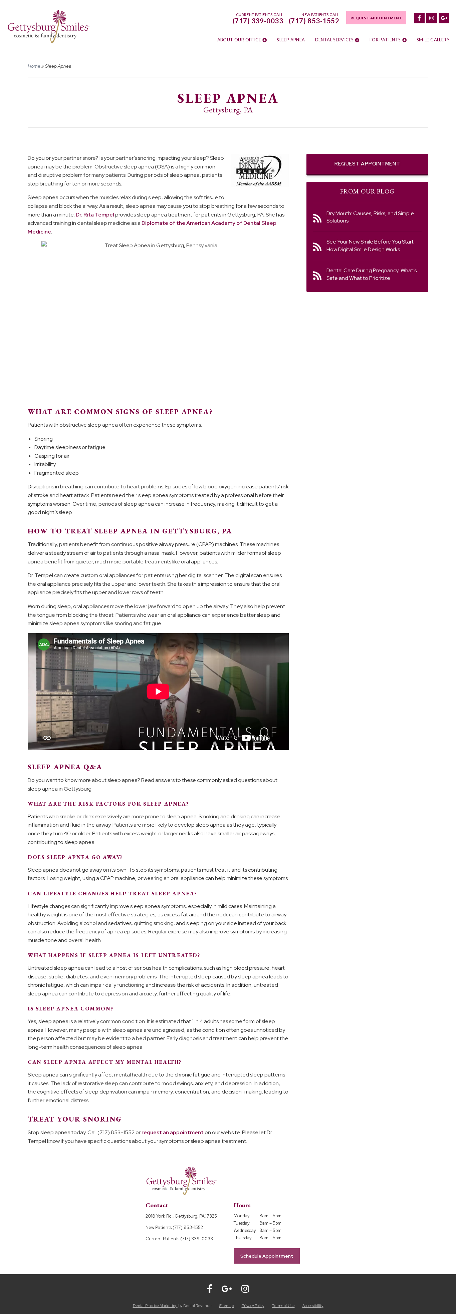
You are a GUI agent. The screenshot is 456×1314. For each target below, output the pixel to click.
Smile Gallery (433, 39)
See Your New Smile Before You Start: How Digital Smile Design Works (370, 245)
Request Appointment (376, 18)
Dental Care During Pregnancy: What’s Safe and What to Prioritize (371, 274)
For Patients (385, 39)
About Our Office (239, 39)
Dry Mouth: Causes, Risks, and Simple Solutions (370, 217)
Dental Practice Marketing (155, 1305)
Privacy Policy (253, 1305)
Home (34, 66)
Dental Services (334, 39)
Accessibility (312, 1305)
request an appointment (173, 1132)
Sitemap (226, 1305)
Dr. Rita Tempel (95, 214)
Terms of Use (283, 1305)
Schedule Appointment (266, 1256)
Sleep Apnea (291, 39)
